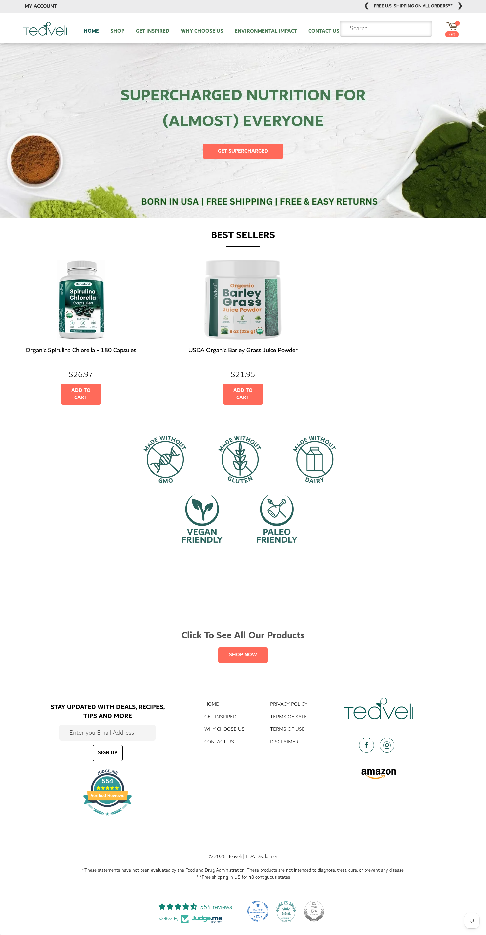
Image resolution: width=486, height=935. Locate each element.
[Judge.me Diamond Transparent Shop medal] (257, 911)
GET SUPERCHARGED (243, 151)
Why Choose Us (224, 729)
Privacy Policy (288, 704)
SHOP (117, 31)
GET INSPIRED (152, 31)
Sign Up (107, 752)
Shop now (243, 654)
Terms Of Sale (288, 717)
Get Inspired (220, 717)
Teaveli (235, 856)
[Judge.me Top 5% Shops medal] (314, 911)
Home (211, 704)
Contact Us (219, 742)
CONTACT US (323, 31)
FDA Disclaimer (261, 856)
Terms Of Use (287, 729)
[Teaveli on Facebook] (368, 745)
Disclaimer (284, 742)
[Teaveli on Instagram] (389, 745)
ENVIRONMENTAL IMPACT (266, 31)
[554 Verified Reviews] (107, 818)
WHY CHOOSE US (202, 31)
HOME (91, 31)
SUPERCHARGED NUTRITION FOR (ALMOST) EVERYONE (243, 108)
